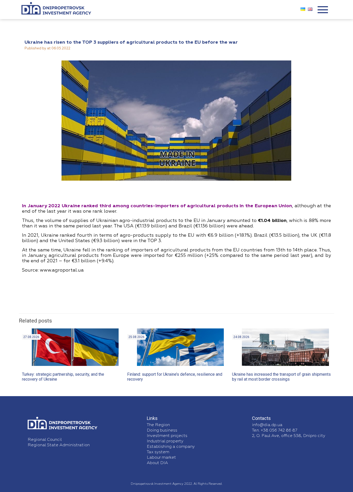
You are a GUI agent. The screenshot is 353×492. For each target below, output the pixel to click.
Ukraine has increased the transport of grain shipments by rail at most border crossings (281, 377)
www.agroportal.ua (62, 270)
